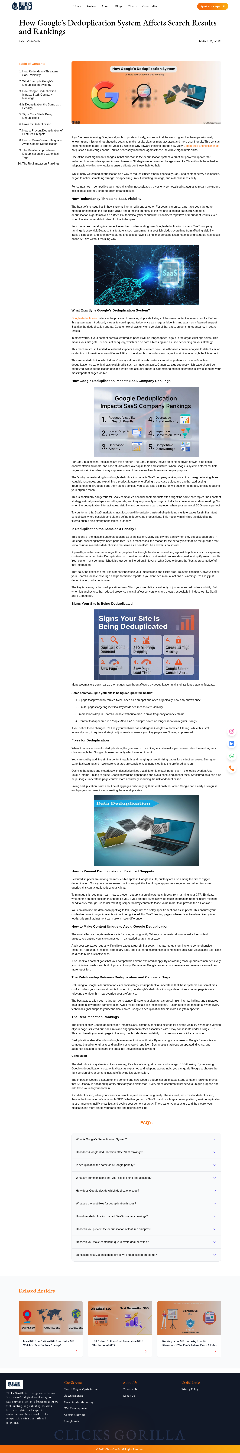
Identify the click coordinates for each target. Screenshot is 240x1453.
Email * (126, 38)
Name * (88, 38)
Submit (120, 112)
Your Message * (95, 66)
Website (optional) (134, 52)
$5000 (119, 103)
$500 (90, 103)
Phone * (89, 52)
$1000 (104, 103)
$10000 (134, 103)
